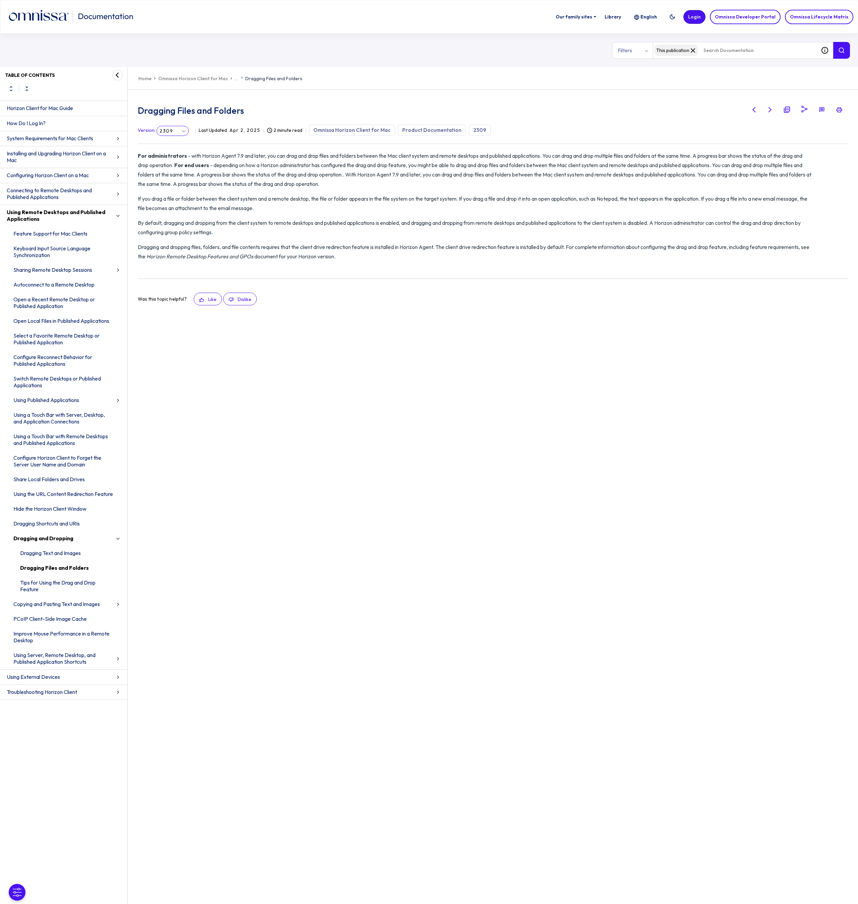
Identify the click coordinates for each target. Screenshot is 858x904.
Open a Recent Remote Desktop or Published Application (54, 302)
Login (694, 17)
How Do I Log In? (26, 123)
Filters (625, 50)
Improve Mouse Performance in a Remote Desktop (61, 637)
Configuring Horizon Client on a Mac (48, 175)
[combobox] (734, 50)
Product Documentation (432, 130)
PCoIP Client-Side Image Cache (50, 618)
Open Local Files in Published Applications (61, 320)
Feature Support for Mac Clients (50, 233)
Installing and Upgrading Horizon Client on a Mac (56, 156)
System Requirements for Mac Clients (50, 138)
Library (613, 17)
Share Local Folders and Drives (49, 479)
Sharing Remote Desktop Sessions (52, 269)
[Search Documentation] (841, 50)
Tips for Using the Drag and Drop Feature (58, 586)
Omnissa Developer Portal (745, 17)
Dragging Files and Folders (54, 567)
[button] (672, 16)
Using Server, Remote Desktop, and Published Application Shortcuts (54, 658)
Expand (11, 88)
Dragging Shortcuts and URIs (46, 523)
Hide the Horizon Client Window (49, 508)
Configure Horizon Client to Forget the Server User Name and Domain (57, 461)
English (648, 17)
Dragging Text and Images (50, 553)
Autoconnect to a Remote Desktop (54, 284)
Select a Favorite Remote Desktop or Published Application (56, 339)
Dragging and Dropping (43, 538)
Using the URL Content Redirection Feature (63, 494)
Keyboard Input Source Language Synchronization (51, 251)
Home (144, 79)
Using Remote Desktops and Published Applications (56, 215)
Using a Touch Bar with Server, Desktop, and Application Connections (59, 418)
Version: (147, 130)
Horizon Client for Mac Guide (40, 108)
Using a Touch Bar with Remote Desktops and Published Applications (60, 439)
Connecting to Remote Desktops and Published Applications (49, 193)
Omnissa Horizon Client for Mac (193, 79)
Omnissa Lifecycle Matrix (819, 17)
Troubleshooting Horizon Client (42, 692)
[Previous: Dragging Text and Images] (754, 109)
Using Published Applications (46, 400)
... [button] (237, 79)
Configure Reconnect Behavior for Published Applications (52, 360)
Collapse (26, 88)
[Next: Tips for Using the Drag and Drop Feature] (770, 109)
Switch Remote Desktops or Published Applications (57, 382)
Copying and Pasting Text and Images (56, 604)
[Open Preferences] (17, 892)
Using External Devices (33, 676)
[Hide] (117, 75)
